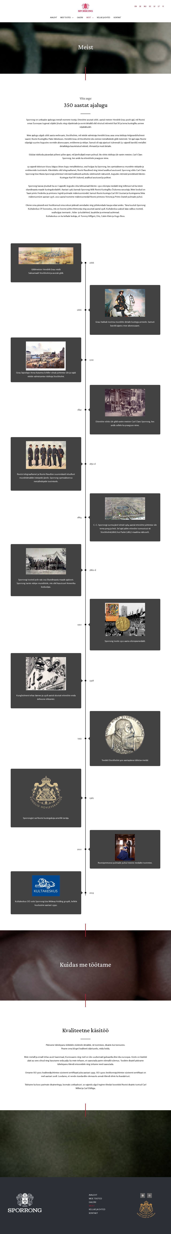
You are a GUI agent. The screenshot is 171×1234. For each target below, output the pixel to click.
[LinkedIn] (142, 1195)
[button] (72, 17)
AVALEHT (93, 1195)
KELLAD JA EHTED (97, 1209)
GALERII (92, 1202)
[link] (136, 6)
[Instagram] (149, 1195)
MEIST (92, 1205)
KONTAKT (93, 1213)
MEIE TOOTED (95, 1198)
